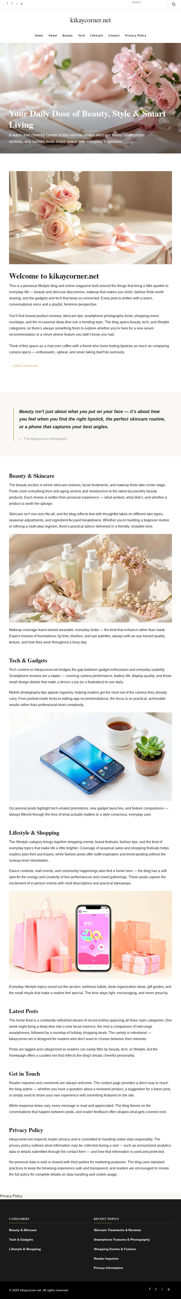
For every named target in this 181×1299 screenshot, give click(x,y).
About (53, 35)
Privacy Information (108, 1268)
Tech (81, 35)
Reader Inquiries (106, 1258)
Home (39, 35)
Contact (114, 35)
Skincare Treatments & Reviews (117, 1230)
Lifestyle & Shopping (25, 1249)
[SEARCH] (171, 4)
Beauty (67, 35)
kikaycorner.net (90, 19)
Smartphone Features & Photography (122, 1239)
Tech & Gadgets (21, 1239)
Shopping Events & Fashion (115, 1249)
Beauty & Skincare (23, 1230)
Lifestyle (96, 35)
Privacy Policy (135, 35)
